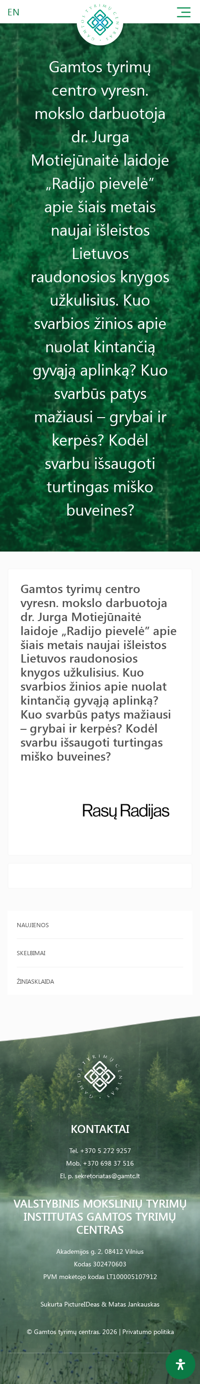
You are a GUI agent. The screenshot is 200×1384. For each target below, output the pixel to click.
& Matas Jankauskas (130, 1304)
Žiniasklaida (35, 981)
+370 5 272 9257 (105, 1150)
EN (13, 11)
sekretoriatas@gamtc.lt (107, 1175)
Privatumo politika (148, 1331)
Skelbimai (31, 953)
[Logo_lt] (100, 44)
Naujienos (33, 925)
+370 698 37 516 (108, 1163)
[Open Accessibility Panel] (180, 1364)
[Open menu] (184, 14)
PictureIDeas (82, 1304)
